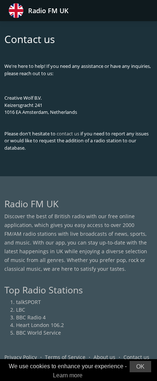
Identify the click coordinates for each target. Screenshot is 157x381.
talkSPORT (28, 302)
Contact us (136, 357)
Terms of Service (65, 357)
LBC (20, 309)
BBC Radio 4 (31, 317)
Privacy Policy (20, 357)
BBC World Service (38, 332)
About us (104, 357)
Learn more (68, 375)
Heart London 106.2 (40, 325)
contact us (68, 133)
